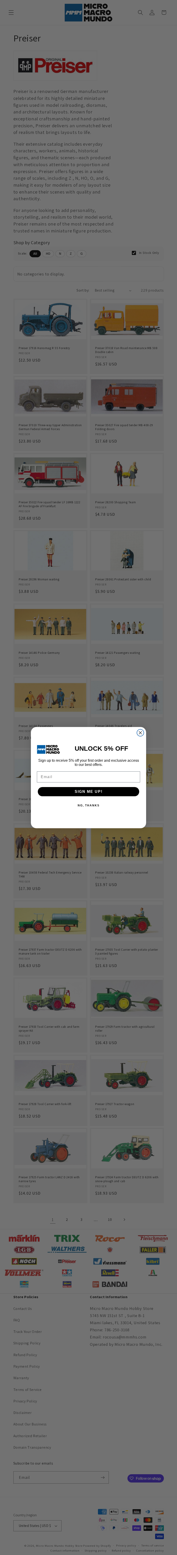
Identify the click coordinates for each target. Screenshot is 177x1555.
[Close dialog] (140, 732)
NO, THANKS (89, 805)
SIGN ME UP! (89, 791)
